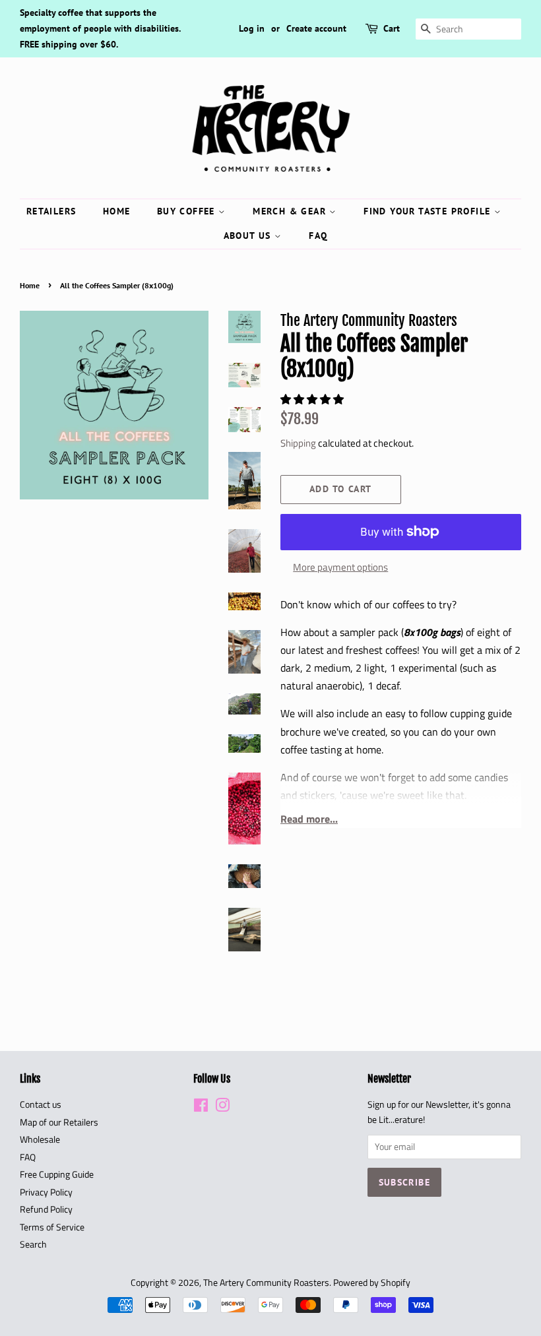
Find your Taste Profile (429, 211)
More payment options (340, 567)
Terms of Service (52, 1227)
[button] (313, 399)
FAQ (318, 235)
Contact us (40, 1104)
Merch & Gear (291, 211)
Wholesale (40, 1139)
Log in (252, 28)
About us (249, 235)
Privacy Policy (46, 1192)
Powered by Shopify (371, 1282)
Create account (316, 28)
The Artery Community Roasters (266, 1282)
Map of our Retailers (59, 1122)
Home (117, 211)
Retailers (51, 211)
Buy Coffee (187, 211)
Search (33, 1244)
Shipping (298, 443)
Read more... (309, 819)
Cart (391, 28)
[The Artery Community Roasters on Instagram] (222, 1107)
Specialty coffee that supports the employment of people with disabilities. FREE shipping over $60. (100, 28)
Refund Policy (46, 1209)
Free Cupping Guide (57, 1174)
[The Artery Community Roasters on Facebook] (200, 1107)
